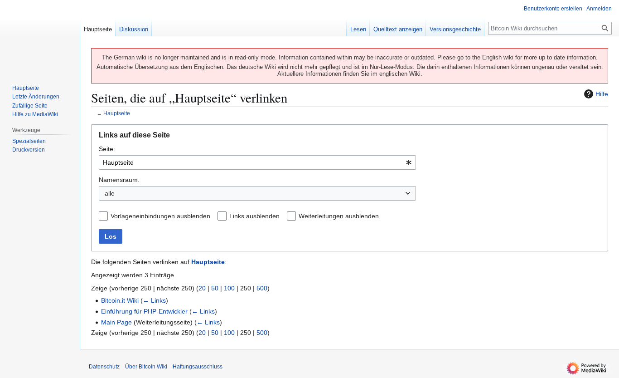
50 (214, 288)
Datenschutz (104, 366)
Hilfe (601, 94)
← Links (154, 300)
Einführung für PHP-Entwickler (144, 311)
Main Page (116, 322)
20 (202, 288)
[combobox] (257, 162)
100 (229, 288)
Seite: (107, 148)
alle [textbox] (110, 193)
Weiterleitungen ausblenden (339, 216)
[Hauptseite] (40, 36)
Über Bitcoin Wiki (146, 366)
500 (261, 288)
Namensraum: (119, 179)
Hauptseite (116, 113)
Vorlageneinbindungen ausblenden (160, 216)
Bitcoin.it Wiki (120, 300)
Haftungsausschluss (197, 366)
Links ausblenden (254, 216)
